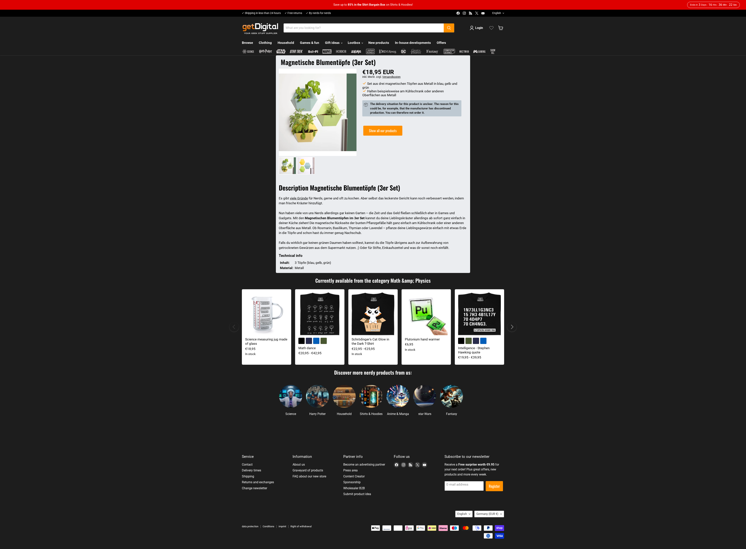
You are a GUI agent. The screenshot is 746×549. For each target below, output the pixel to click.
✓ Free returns (293, 13)
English (496, 13)
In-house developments (413, 43)
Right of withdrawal (301, 526)
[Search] (449, 27)
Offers (441, 43)
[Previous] (234, 327)
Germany (487, 514)
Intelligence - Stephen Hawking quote (474, 350)
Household (286, 43)
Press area (350, 470)
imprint (282, 526)
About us (299, 464)
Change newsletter (254, 488)
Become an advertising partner (364, 464)
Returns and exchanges (258, 482)
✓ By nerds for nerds (318, 13)
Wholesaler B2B (354, 488)
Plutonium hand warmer (422, 339)
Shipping (248, 476)
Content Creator (354, 476)
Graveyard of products (308, 470)
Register (494, 486)
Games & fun (309, 43)
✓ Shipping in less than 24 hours (261, 13)
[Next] (512, 327)
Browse (247, 43)
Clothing (265, 43)
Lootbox (354, 43)
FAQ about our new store (309, 476)
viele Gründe (299, 198)
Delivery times (251, 470)
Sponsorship (352, 482)
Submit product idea (357, 494)
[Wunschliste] (491, 28)
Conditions (268, 526)
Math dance (307, 348)
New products (378, 43)
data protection (250, 526)
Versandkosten (391, 76)
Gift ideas (332, 43)
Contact (247, 464)
